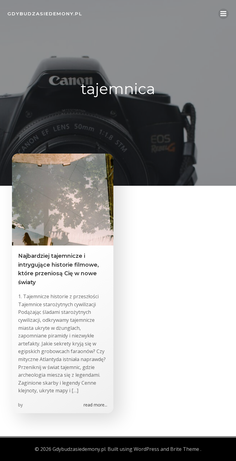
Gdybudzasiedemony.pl (44, 14)
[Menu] (223, 14)
